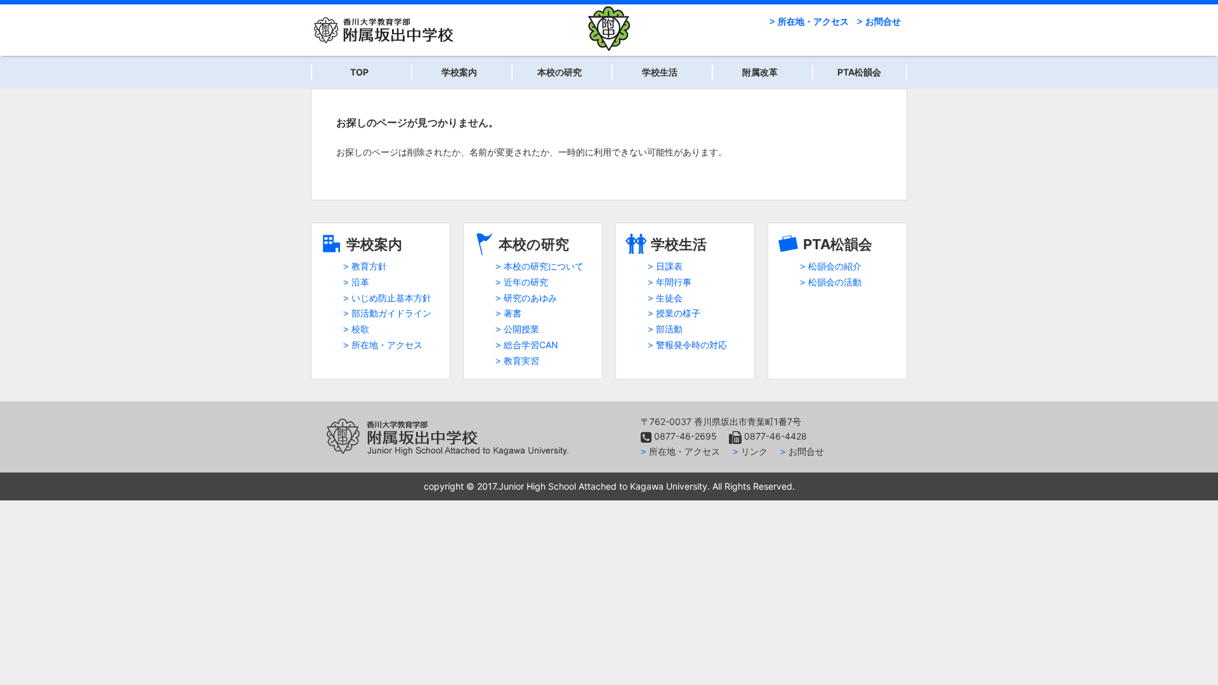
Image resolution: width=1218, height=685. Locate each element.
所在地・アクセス (813, 21)
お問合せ (883, 21)
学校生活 (660, 72)
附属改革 (760, 72)
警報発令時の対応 (691, 344)
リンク (754, 451)
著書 (512, 313)
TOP (359, 72)
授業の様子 (678, 313)
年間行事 (673, 282)
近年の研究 (526, 282)
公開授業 (521, 328)
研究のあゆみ (530, 297)
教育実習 (521, 360)
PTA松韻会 (859, 72)
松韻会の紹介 (834, 266)
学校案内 (459, 72)
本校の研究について (544, 266)
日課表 (669, 266)
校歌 (360, 328)
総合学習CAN (531, 344)
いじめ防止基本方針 (391, 297)
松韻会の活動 (834, 282)
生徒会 (669, 297)
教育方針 (369, 266)
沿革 (360, 282)
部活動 (669, 328)
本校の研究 (559, 72)
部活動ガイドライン (391, 313)
